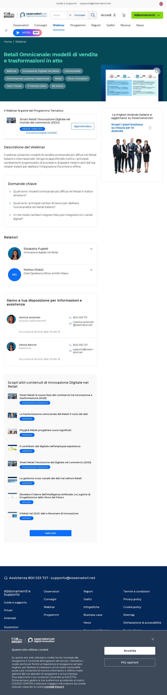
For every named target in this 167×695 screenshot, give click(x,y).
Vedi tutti (50, 533)
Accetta (130, 651)
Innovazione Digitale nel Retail (41, 71)
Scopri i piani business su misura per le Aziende (127, 128)
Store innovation (77, 78)
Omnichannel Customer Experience (28, 78)
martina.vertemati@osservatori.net (83, 323)
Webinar (20, 41)
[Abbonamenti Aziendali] (150, 127)
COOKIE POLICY (54, 686)
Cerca (93, 15)
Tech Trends (14, 86)
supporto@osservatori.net (83, 351)
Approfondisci (82, 126)
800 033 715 (80, 317)
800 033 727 (80, 345)
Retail (58, 78)
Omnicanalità (72, 71)
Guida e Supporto (66, 3)
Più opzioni (129, 662)
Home (8, 41)
